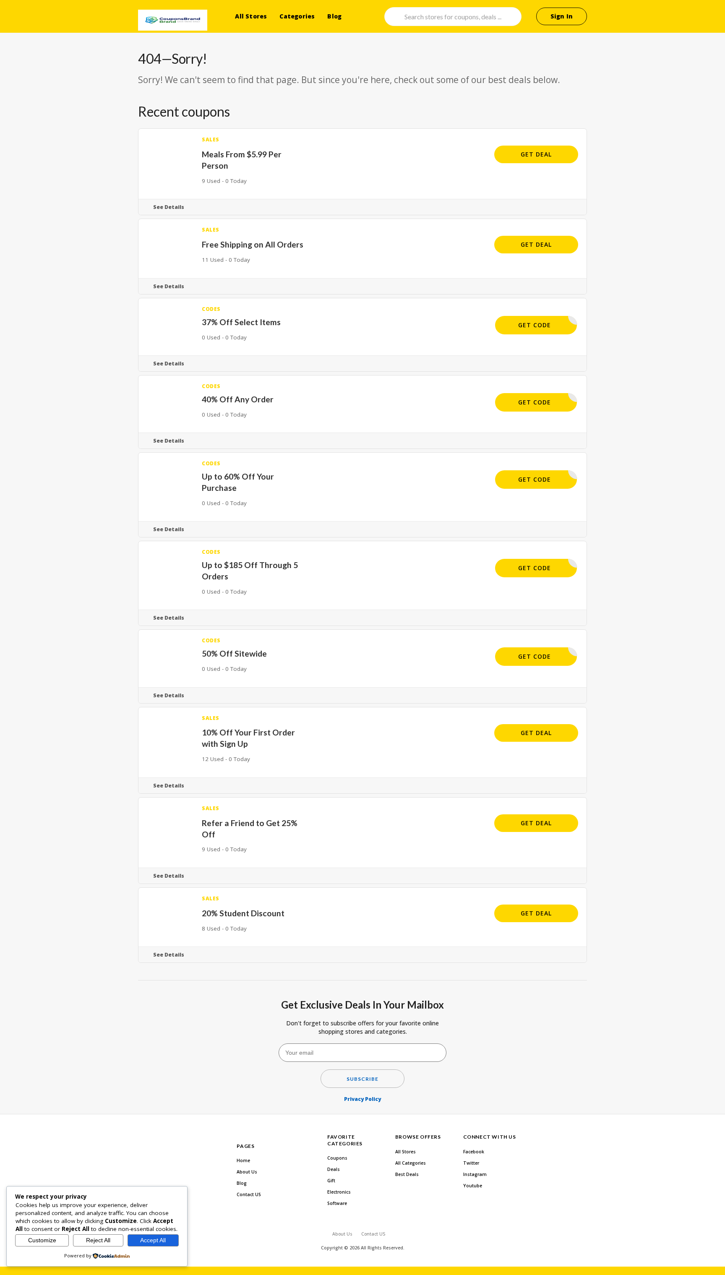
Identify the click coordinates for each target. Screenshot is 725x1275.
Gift (331, 1181)
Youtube (472, 1186)
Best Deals (407, 1174)
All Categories (410, 1163)
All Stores (251, 16)
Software (337, 1203)
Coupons (337, 1158)
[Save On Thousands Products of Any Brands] (172, 20)
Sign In (561, 16)
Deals (333, 1169)
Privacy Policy (362, 1099)
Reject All (98, 1240)
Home (243, 1160)
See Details (168, 207)
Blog (334, 16)
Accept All (153, 1240)
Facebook (473, 1152)
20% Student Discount (243, 913)
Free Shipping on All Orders (252, 244)
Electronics (339, 1192)
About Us (247, 1172)
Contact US (249, 1194)
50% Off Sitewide (234, 653)
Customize (42, 1240)
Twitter (471, 1163)
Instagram (475, 1174)
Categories (297, 16)
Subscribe (362, 1079)
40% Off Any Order (238, 399)
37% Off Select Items (241, 322)
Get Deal (536, 154)
